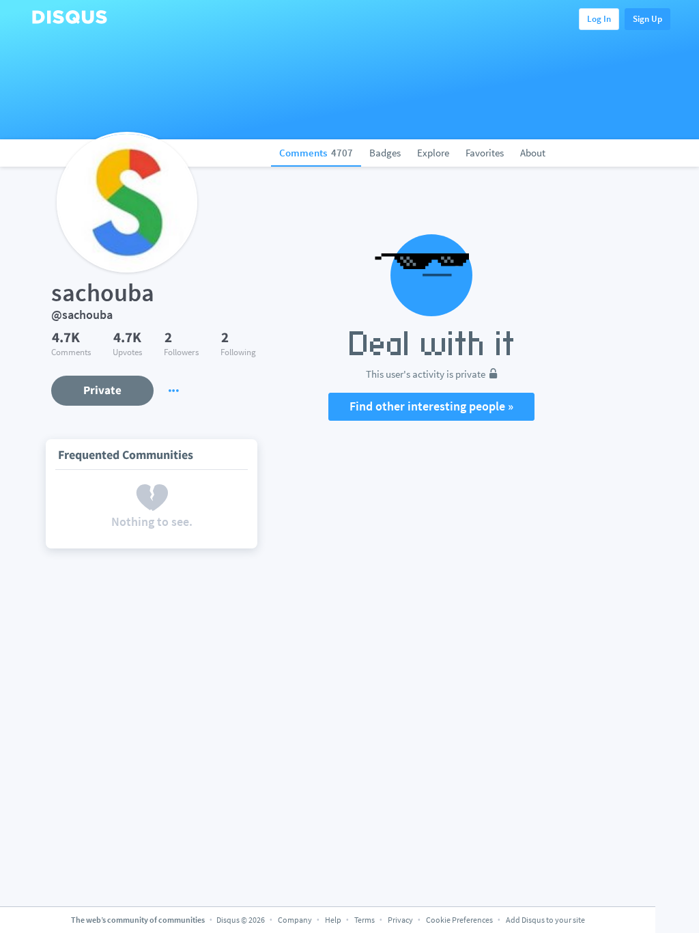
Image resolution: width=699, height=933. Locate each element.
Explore (433, 152)
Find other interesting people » (431, 406)
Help (333, 920)
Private (102, 390)
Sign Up (647, 19)
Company (295, 920)
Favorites (485, 152)
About (532, 152)
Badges (385, 152)
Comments (316, 152)
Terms (364, 920)
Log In (599, 19)
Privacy (400, 920)
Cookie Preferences (460, 920)
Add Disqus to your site (545, 920)
